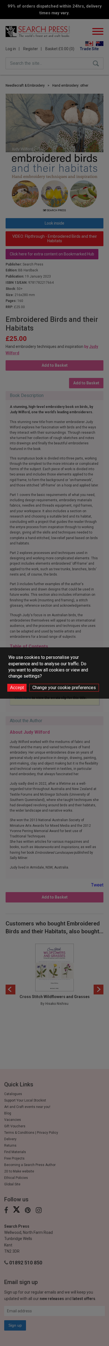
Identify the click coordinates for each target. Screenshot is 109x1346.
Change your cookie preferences (64, 687)
